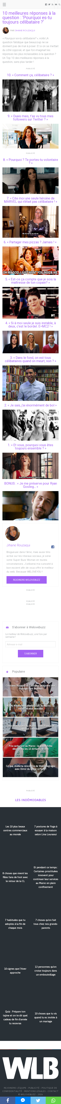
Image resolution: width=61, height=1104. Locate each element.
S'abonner (30, 653)
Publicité (34, 1088)
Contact (53, 1091)
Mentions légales (35, 1091)
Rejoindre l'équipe (15, 1088)
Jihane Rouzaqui (25, 30)
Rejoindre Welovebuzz (26, 580)
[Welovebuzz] (15, 4)
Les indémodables (30, 800)
